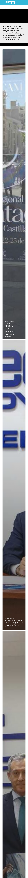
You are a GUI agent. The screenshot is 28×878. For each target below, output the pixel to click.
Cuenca (6, 321)
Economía (11, 321)
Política (12, 618)
